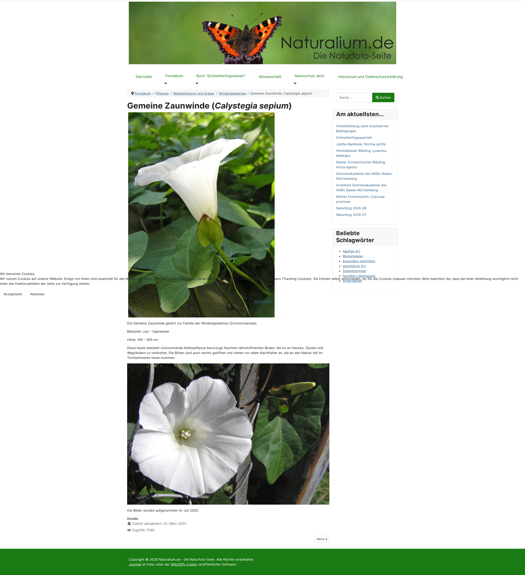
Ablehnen (37, 294)
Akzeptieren (12, 294)
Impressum (262, 301)
